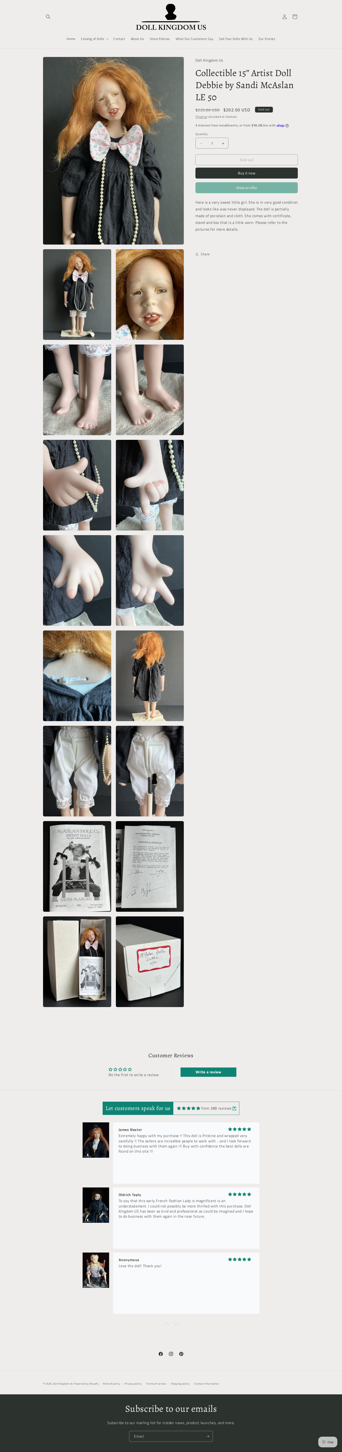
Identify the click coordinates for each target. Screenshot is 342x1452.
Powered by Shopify (86, 1384)
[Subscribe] (207, 1436)
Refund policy (111, 1384)
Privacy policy (133, 1384)
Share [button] (205, 254)
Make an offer (246, 189)
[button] (48, 17)
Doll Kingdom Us (63, 1384)
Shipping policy (180, 1384)
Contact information (206, 1384)
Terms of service (156, 1384)
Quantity (201, 134)
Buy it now (246, 173)
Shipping (201, 117)
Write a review (208, 1072)
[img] (188, 1108)
